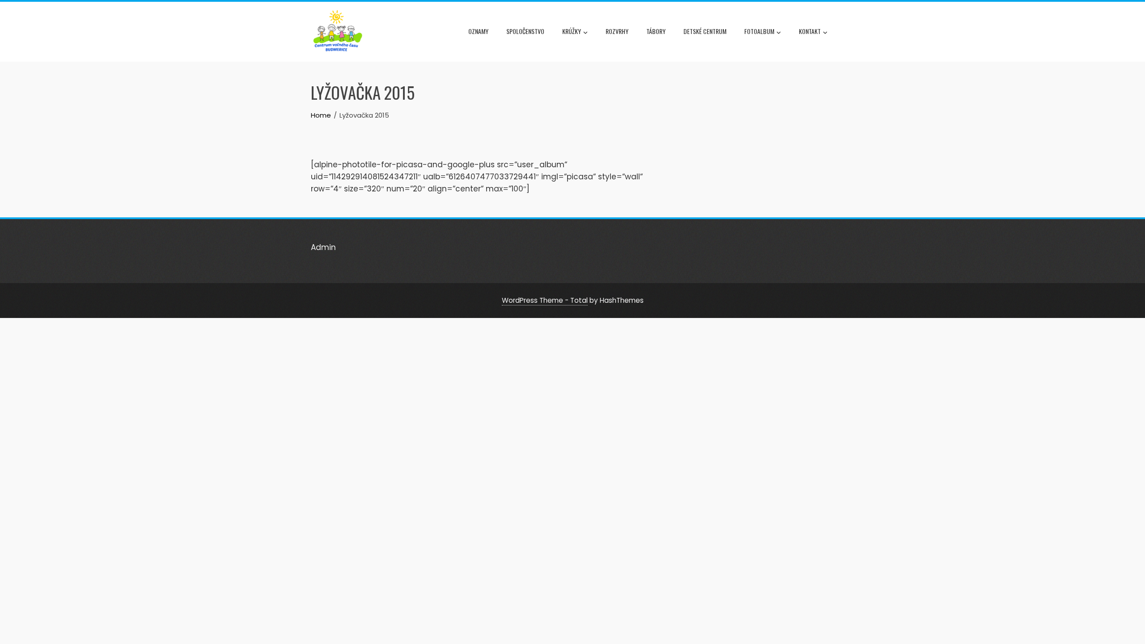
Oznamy (478, 31)
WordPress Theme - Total (545, 300)
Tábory (656, 31)
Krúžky (571, 31)
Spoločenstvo (525, 31)
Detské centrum (704, 31)
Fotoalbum (759, 31)
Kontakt (810, 31)
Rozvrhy (617, 31)
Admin (323, 247)
